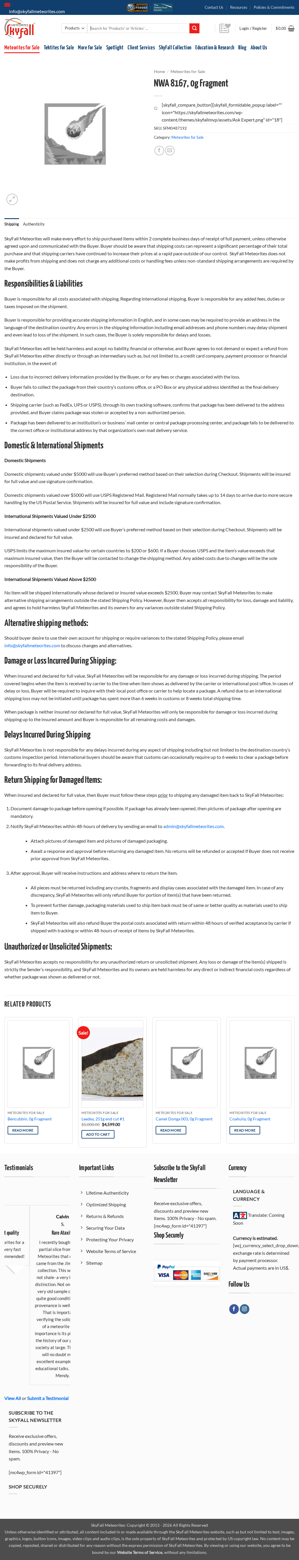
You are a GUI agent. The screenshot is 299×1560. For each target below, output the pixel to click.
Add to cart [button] (98, 1134)
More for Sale (90, 48)
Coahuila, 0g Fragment (250, 1118)
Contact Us (214, 7)
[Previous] (4, 1084)
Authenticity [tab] (34, 224)
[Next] (294, 1084)
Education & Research (214, 48)
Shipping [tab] (11, 224)
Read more (23, 1130)
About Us (259, 48)
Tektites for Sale (59, 48)
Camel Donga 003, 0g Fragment (184, 1118)
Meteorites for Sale (22, 48)
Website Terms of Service (139, 1552)
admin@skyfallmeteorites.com (193, 826)
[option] (37, 1286)
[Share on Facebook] (159, 150)
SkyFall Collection (175, 48)
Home (159, 71)
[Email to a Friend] (170, 150)
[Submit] (194, 28)
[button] (285, 28)
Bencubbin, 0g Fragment (30, 1118)
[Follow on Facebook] (234, 1309)
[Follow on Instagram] (244, 1309)
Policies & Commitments (274, 7)
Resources (238, 7)
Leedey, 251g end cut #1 (102, 1118)
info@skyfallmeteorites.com (32, 645)
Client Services (141, 48)
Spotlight (115, 48)
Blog (242, 48)
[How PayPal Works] (187, 1272)
